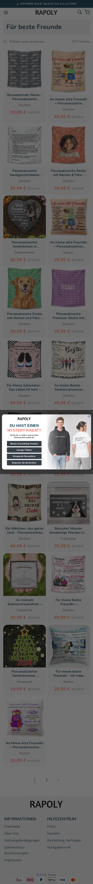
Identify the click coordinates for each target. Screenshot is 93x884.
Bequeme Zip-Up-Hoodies (24, 463)
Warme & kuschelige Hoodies (24, 444)
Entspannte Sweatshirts (24, 456)
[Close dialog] (89, 416)
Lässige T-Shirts (24, 450)
